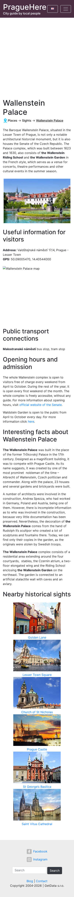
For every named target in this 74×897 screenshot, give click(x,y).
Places (12, 120)
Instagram (40, 859)
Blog (30, 881)
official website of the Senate (40, 405)
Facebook (40, 851)
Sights (26, 120)
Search (55, 870)
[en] (52, 8)
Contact (41, 881)
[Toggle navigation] (65, 9)
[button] (8, 201)
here (31, 421)
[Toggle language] (52, 9)
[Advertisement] (37, 57)
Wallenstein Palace (49, 120)
